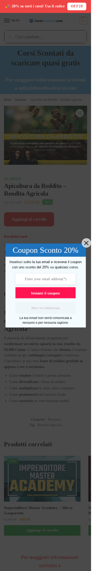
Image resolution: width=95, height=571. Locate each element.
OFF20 (77, 6)
